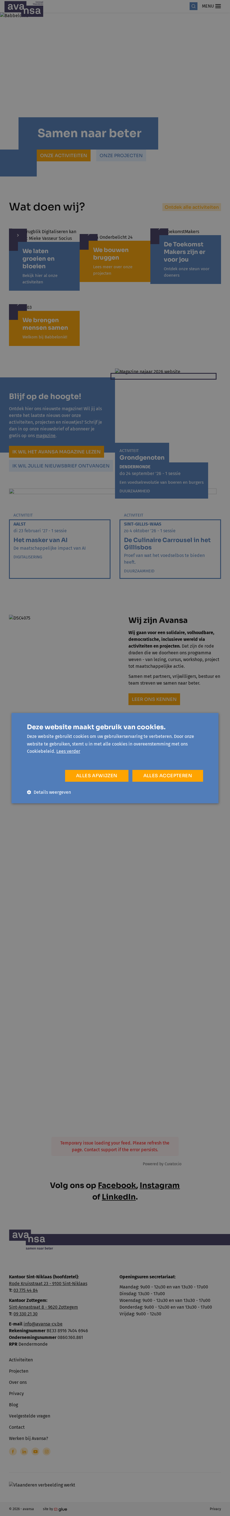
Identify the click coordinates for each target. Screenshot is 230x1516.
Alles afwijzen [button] (97, 776)
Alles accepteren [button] (167, 776)
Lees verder (68, 751)
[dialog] (115, 758)
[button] (49, 792)
